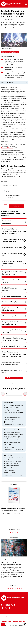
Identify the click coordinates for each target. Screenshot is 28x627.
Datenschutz (9, 617)
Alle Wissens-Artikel (13, 378)
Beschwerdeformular (7, 148)
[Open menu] (3, 624)
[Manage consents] (25, 623)
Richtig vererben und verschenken (13, 508)
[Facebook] (2, 608)
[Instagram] (6, 608)
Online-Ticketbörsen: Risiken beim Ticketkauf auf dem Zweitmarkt (10, 363)
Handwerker (8, 455)
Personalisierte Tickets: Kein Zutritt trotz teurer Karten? (12, 371)
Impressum (19, 617)
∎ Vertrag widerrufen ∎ (19, 621)
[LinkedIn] (10, 608)
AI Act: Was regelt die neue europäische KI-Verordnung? (11, 564)
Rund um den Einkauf (11, 430)
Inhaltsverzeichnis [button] (7, 82)
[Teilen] (4, 30)
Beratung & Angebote (9, 52)
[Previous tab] (2, 393)
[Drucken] (1, 30)
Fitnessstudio (8, 403)
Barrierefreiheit (6, 621)
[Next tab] (25, 393)
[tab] (10, 532)
